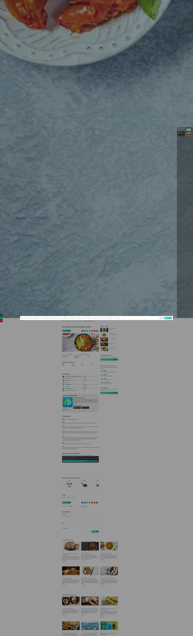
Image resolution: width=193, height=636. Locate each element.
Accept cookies (168, 317)
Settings (161, 318)
